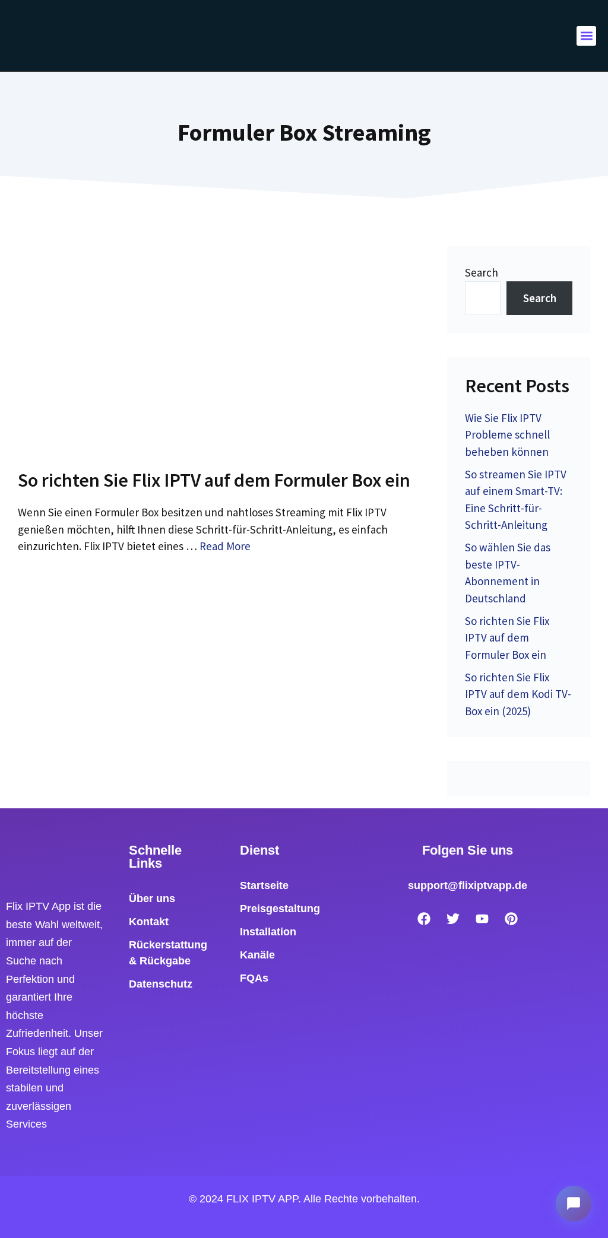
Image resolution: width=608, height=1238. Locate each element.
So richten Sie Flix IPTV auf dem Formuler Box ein (214, 480)
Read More (225, 546)
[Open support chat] (573, 1203)
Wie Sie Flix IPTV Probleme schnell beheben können (507, 435)
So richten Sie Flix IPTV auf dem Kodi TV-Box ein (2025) (518, 694)
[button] (586, 36)
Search (481, 272)
